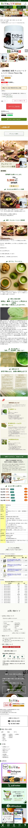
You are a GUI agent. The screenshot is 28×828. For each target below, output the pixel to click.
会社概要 (4, 754)
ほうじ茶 (4, 740)
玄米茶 (19, 7)
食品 (8, 732)
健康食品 (11, 735)
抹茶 (15, 7)
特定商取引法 (5, 757)
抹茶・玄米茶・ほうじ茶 (14, 20)
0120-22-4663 (15, 721)
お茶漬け (11, 737)
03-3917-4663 (5, 712)
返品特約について (5, 111)
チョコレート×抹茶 (4, 21)
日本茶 (10, 7)
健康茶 (5, 7)
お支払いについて (6, 749)
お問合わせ (5, 752)
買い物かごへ (14, 186)
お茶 (4, 20)
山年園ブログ (5, 755)
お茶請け (11, 734)
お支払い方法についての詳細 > (18, 633)
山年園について (6, 746)
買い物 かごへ (26, 489)
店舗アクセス (5, 750)
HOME (1, 20)
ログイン (25, 4)
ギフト (15, 732)
